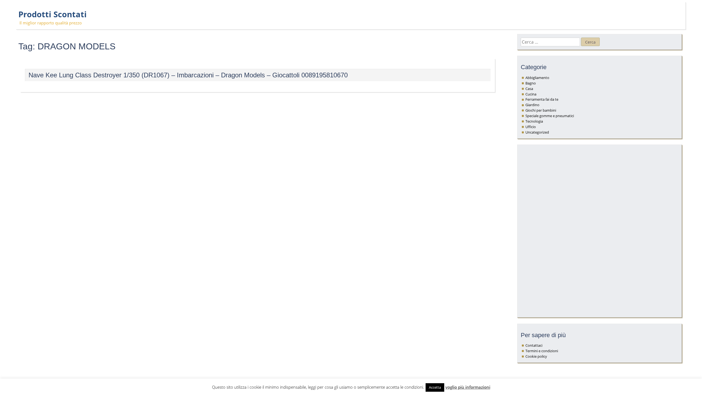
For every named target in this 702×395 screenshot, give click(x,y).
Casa (529, 88)
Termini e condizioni (541, 350)
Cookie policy (536, 356)
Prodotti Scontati (52, 14)
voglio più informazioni (467, 387)
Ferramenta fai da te (541, 99)
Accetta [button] (435, 387)
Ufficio (530, 126)
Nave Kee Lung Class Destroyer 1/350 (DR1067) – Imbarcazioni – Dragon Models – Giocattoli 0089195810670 (188, 75)
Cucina (530, 94)
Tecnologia (534, 121)
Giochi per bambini (540, 110)
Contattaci (533, 345)
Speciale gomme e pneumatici (549, 115)
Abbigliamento (537, 77)
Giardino (532, 104)
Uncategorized (537, 132)
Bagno (530, 83)
